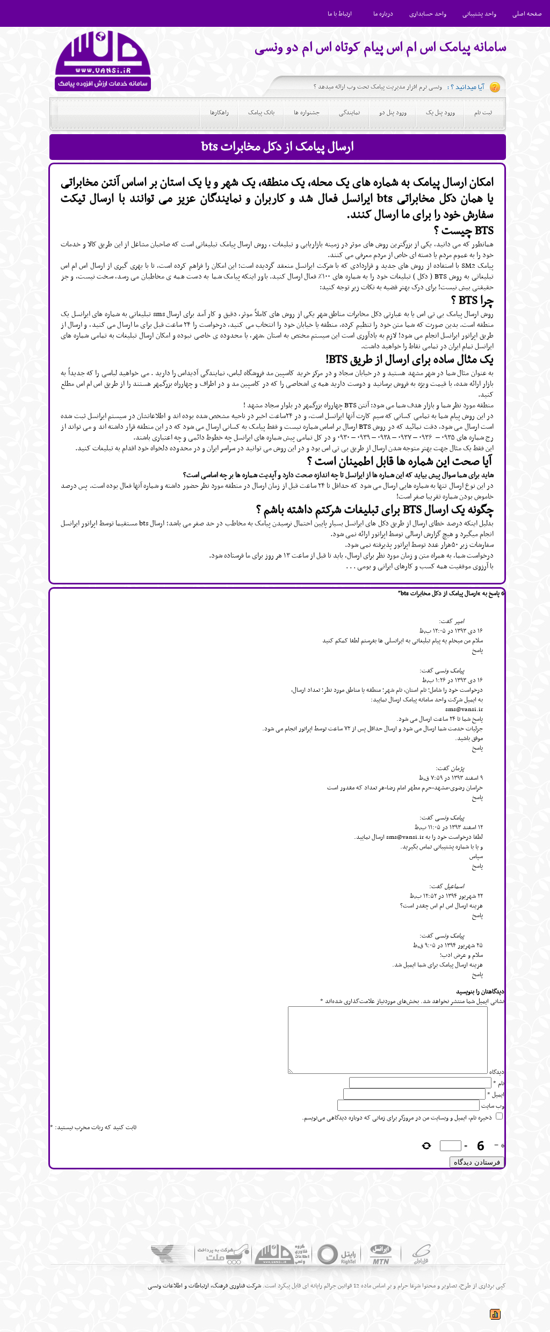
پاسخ (477, 650)
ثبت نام (483, 112)
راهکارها (219, 112)
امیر (459, 621)
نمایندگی (349, 112)
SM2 (468, 266)
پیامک (228, 244)
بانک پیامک (261, 112)
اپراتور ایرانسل (79, 523)
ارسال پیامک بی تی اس (448, 314)
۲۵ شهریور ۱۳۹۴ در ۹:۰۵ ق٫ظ (448, 945)
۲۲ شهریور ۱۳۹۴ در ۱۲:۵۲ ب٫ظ (446, 896)
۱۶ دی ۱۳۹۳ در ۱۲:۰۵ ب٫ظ (451, 631)
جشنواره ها (307, 112)
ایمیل (495, 1094)
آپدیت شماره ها (255, 475)
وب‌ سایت (492, 1106)
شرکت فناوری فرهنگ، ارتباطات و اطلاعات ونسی (204, 1285)
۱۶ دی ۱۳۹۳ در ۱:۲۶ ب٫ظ (452, 680)
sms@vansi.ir (464, 709)
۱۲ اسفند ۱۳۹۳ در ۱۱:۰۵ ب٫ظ (449, 827)
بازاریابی (311, 244)
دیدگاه (496, 1072)
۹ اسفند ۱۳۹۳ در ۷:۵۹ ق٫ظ (451, 778)
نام (498, 1083)
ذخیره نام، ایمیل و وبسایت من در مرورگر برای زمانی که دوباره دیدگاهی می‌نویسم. (397, 1118)
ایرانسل (333, 416)
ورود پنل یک (440, 112)
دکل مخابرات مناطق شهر (349, 314)
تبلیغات (282, 244)
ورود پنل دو (393, 112)
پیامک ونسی (449, 670)
